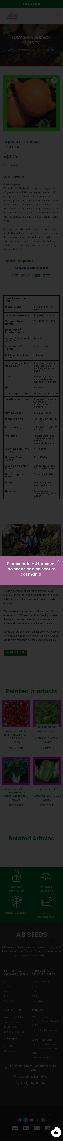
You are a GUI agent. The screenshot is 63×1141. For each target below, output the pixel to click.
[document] (31, 570)
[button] (58, 561)
